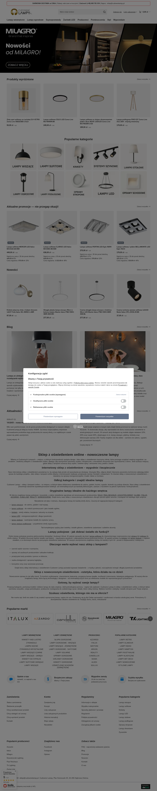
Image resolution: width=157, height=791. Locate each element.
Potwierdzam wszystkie (104, 416)
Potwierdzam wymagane (53, 416)
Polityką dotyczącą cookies (84, 383)
